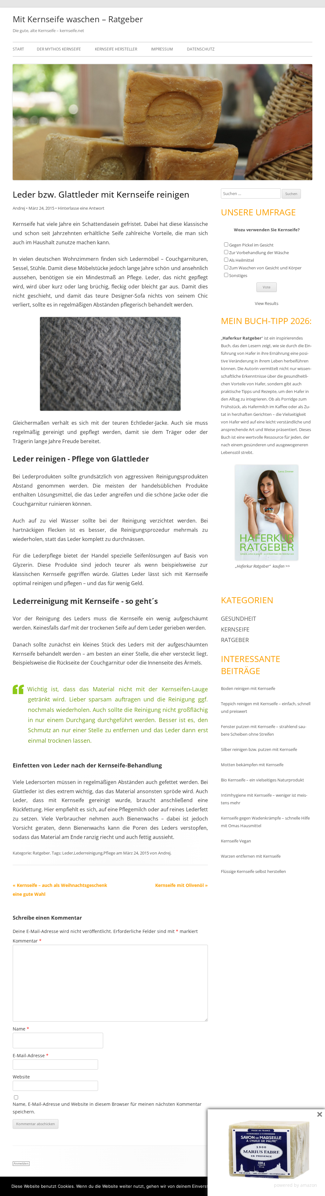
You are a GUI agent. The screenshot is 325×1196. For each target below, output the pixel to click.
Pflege (109, 853)
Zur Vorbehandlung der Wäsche (259, 252)
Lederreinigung (88, 853)
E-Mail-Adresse (31, 1055)
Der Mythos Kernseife (59, 49)
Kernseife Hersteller (116, 49)
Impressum (162, 49)
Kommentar (27, 941)
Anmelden (21, 1163)
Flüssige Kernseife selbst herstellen (253, 871)
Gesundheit (238, 618)
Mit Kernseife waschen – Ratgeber (78, 19)
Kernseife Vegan (236, 841)
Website (21, 1077)
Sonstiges (238, 275)
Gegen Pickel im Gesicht (251, 245)
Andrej (19, 208)
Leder (67, 853)
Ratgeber (41, 853)
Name (21, 1029)
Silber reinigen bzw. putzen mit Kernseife (259, 749)
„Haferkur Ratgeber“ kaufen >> (262, 566)
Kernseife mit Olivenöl (181, 885)
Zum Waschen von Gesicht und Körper (265, 268)
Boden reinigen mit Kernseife (248, 688)
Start (18, 49)
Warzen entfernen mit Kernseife (251, 856)
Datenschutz (201, 49)
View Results (266, 303)
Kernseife (235, 629)
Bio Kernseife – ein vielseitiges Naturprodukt (262, 780)
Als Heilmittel (241, 260)
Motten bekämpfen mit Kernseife (252, 764)
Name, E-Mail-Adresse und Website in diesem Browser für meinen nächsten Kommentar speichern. (107, 1108)
